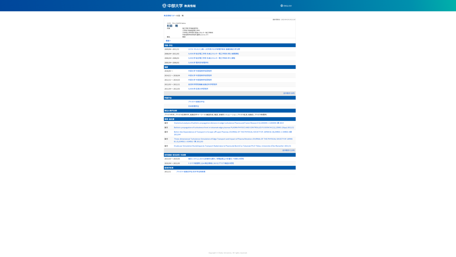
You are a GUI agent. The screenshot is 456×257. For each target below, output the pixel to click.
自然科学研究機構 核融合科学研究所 (202, 84)
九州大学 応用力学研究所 (198, 88)
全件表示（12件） (288, 150)
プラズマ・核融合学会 (196, 101)
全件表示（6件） (289, 93)
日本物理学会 (193, 106)
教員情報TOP (169, 15)
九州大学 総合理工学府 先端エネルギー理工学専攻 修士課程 (211, 58)
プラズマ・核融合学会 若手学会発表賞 (190, 171)
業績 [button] (167, 40)
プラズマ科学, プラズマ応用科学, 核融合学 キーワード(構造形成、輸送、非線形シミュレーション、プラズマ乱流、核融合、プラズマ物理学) (215, 114)
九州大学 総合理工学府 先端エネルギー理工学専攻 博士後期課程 (213, 53)
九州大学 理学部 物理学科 (198, 62)
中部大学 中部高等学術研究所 (200, 71)
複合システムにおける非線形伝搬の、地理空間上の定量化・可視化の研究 (216, 158)
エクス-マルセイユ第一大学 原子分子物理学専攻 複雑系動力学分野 (214, 49)
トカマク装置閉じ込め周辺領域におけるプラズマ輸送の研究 (211, 163)
